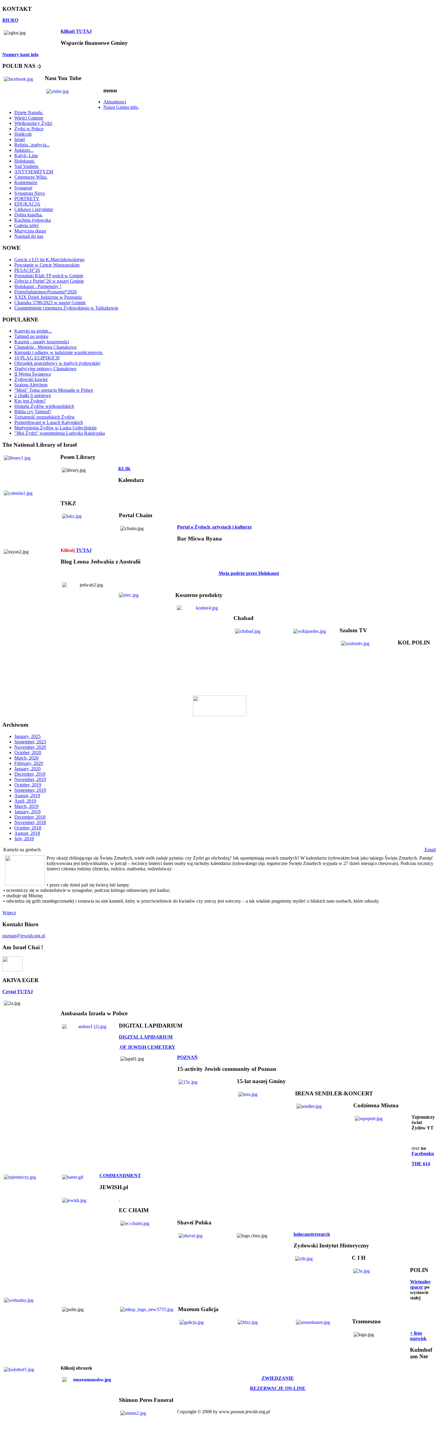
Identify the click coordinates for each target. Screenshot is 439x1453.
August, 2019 (27, 795)
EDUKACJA (27, 203)
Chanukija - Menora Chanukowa (45, 347)
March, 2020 (26, 757)
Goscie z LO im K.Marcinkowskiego (49, 259)
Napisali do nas (28, 236)
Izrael (19, 139)
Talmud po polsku (31, 336)
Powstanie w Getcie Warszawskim (46, 264)
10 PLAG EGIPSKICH (37, 357)
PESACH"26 (27, 270)
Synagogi (23, 187)
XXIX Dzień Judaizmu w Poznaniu (48, 297)
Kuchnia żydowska (32, 220)
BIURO (10, 20)
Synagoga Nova (29, 193)
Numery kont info (20, 54)
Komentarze (25, 182)
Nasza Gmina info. (121, 107)
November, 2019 (30, 779)
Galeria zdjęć (26, 225)
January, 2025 (27, 736)
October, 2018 (27, 827)
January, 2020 (27, 768)
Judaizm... (23, 150)
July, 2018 (24, 838)
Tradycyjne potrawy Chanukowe (45, 368)
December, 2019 (29, 774)
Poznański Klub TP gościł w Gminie (48, 275)
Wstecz (9, 912)
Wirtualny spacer (420, 1284)
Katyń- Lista (26, 155)
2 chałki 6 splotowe (32, 395)
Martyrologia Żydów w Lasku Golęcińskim (55, 427)
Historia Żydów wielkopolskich (44, 406)
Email (429, 849)
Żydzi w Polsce (29, 128)
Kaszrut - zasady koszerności (41, 341)
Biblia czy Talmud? (32, 411)
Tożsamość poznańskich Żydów (44, 416)
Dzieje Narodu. (28, 112)
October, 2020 (27, 752)
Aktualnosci (114, 101)
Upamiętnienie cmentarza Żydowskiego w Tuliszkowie (66, 307)
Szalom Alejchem (30, 384)
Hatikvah (23, 134)
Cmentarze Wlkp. (30, 177)
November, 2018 (30, 822)
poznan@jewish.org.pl (23, 935)
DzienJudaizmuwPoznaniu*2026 (45, 291)
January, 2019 (27, 811)
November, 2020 (30, 747)
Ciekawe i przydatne (33, 209)
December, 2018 (29, 817)
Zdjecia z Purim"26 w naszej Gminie (49, 281)
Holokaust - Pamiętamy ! (37, 286)
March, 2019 (26, 806)
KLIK (124, 468)
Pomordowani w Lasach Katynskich (48, 422)
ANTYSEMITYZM (33, 171)
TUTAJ (84, 550)
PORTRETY (26, 198)
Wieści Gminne (28, 117)
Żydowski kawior (31, 379)
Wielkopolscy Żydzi (33, 123)
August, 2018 (27, 833)
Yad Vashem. (26, 166)
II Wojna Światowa (32, 373)
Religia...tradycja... (32, 144)
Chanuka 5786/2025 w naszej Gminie (50, 302)
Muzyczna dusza (30, 230)
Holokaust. (24, 160)
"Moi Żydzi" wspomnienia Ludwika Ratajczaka (59, 433)
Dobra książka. (28, 214)
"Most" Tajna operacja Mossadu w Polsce (53, 390)
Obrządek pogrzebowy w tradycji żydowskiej (57, 363)
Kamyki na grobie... (33, 330)
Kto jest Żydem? (30, 400)
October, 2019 (27, 784)
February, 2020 (28, 763)
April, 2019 (25, 800)
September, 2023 (30, 741)
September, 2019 (30, 790)
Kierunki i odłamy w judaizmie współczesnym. (58, 352)
